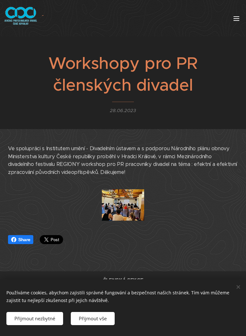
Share (24, 239)
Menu (236, 18)
